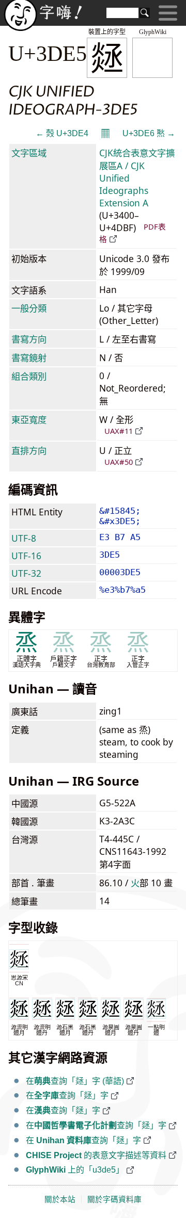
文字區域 (29, 153)
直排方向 (29, 450)
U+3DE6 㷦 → (148, 133)
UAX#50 (118, 462)
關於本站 (59, 1199)
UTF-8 (23, 538)
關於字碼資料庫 (114, 1199)
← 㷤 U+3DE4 (62, 133)
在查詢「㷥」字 (67, 1095)
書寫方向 (29, 339)
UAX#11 (118, 431)
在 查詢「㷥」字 (83, 1140)
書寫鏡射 (29, 357)
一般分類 (29, 308)
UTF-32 (26, 573)
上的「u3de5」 (75, 1169)
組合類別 (29, 376)
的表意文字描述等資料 (96, 1155)
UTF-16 (26, 555)
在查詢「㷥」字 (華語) (75, 1081)
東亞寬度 (29, 419)
